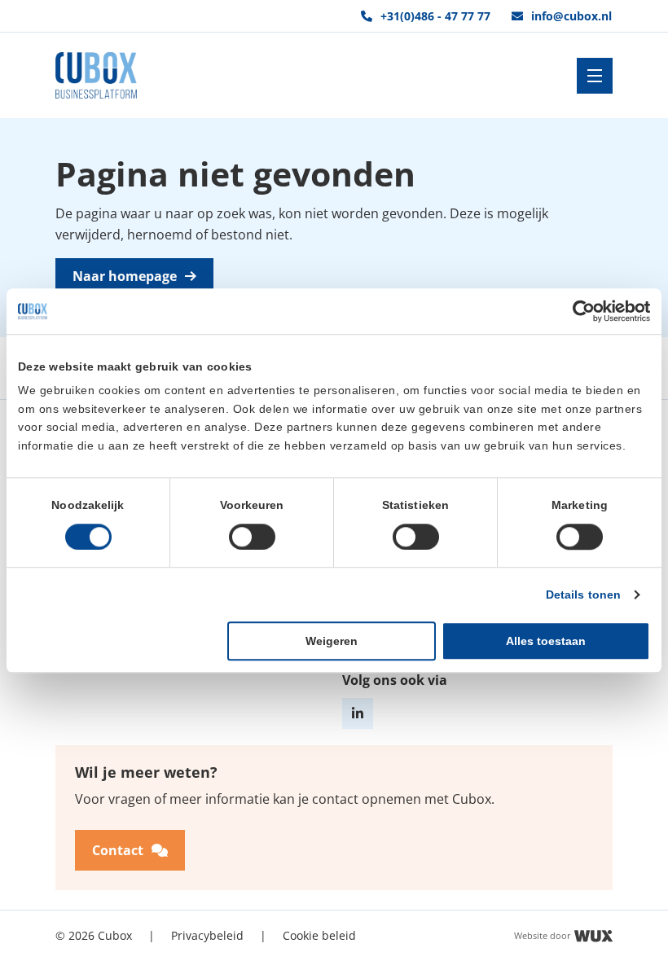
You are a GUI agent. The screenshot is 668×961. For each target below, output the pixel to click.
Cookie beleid (319, 935)
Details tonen (583, 594)
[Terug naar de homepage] (96, 75)
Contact (117, 850)
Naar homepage (125, 276)
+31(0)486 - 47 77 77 (435, 16)
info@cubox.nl (571, 16)
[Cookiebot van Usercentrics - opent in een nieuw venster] (579, 311)
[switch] (252, 537)
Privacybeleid (207, 935)
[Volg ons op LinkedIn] (357, 713)
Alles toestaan (546, 640)
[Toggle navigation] (595, 76)
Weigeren (331, 640)
